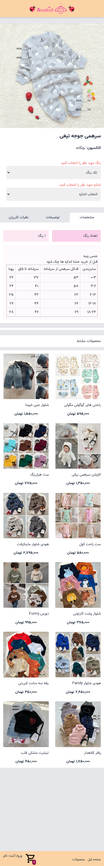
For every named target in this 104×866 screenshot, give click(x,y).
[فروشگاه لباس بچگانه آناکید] (52, 8)
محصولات (78, 859)
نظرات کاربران (19, 217)
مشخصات (87, 217)
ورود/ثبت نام (12, 856)
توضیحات (53, 217)
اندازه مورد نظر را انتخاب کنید (80, 185)
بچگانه (80, 148)
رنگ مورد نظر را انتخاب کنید (81, 163)
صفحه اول (94, 859)
